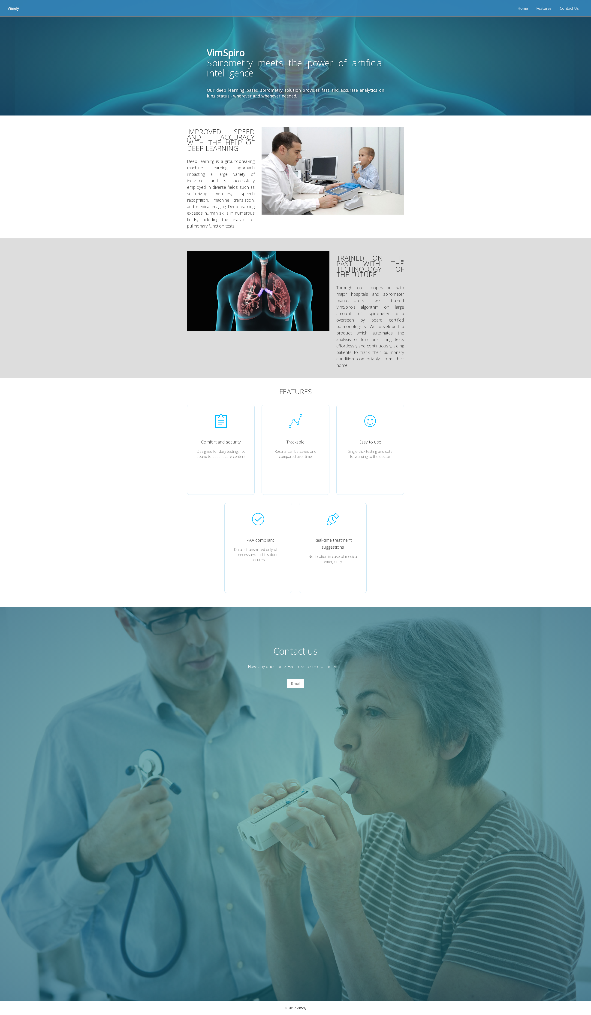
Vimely (13, 8)
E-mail (295, 683)
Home (523, 8)
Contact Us (569, 8)
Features (544, 8)
